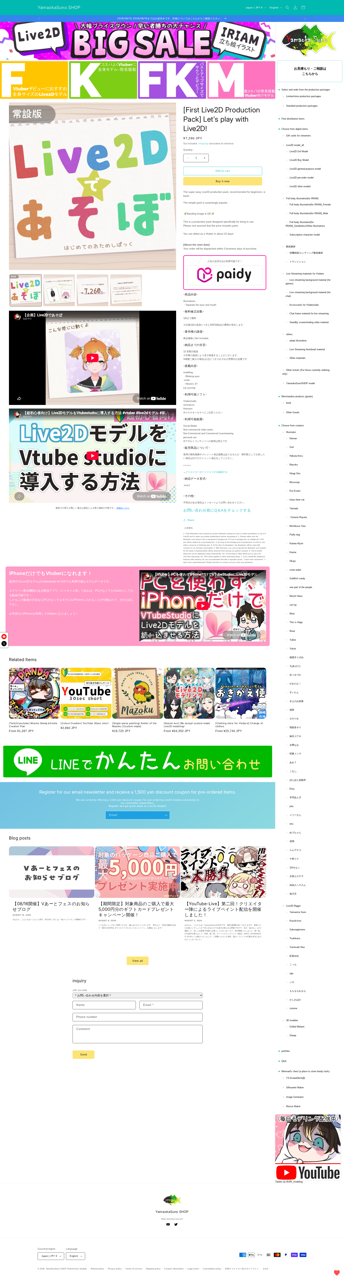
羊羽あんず (295, 797)
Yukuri (293, 648)
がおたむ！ (295, 683)
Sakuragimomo (297, 929)
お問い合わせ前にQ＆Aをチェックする (217, 510)
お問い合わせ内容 (80, 990)
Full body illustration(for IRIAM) (302, 198)
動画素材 (290, 246)
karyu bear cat (297, 499)
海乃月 (293, 893)
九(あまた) (295, 666)
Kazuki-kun (295, 920)
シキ (292, 982)
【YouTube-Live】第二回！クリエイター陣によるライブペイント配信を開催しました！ (223, 909)
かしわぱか (295, 999)
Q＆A (265, 1269)
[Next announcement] (305, 18)
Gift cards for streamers (298, 135)
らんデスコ (295, 850)
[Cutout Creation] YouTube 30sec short (84, 723)
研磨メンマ (295, 753)
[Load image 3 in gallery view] (92, 290)
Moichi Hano (296, 596)
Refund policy (97, 1269)
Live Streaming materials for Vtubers (305, 273)
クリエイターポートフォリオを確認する (207, 472)
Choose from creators (292, 425)
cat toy (293, 604)
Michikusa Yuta (297, 526)
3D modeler (292, 1020)
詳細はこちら (122, 508)
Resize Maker (293, 1106)
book (288, 403)
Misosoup (295, 482)
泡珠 (292, 709)
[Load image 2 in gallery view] (59, 290)
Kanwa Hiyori (296, 543)
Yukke (293, 639)
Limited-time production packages (303, 96)
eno (291, 823)
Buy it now (223, 181)
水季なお (294, 745)
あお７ (293, 762)
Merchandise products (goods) (297, 396)
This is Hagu (296, 622)
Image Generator (295, 1097)
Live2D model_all (295, 145)
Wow (292, 613)
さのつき (294, 718)
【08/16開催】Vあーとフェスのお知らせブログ (51, 906)
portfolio (285, 1051)
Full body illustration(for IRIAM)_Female (310, 204)
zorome (293, 1008)
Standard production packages (302, 105)
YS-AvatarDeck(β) (295, 1078)
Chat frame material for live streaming (309, 313)
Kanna (293, 552)
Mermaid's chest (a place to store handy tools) (305, 1071)
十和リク (294, 858)
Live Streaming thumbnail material (307, 349)
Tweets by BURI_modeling (289, 1181)
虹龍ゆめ (294, 956)
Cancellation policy (212, 1269)
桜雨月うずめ (297, 657)
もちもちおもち (298, 991)
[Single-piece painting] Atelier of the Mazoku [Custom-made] (134, 725)
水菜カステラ (297, 876)
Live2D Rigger (293, 905)
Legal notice (193, 1269)
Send (83, 1054)
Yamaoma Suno (298, 912)
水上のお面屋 (297, 701)
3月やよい (295, 867)
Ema (292, 788)
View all (137, 960)
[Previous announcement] (39, 18)
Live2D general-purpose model (305, 168)
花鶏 (292, 841)
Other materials (297, 358)
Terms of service (133, 1269)
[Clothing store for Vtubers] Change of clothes (239, 725)
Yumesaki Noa (297, 947)
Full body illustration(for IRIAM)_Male (309, 213)
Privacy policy (115, 1269)
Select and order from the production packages (305, 89)
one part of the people (301, 587)
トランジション (298, 261)
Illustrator (291, 432)
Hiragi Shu (295, 473)
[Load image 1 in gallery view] (26, 290)
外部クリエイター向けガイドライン (242, 1269)
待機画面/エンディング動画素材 (306, 252)
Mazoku (294, 464)
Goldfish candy (297, 578)
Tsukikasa (295, 938)
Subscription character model (305, 234)
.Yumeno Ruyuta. (298, 517)
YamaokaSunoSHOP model (300, 383)
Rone (292, 631)
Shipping (203, 143)
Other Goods (292, 412)
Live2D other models (300, 186)
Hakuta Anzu (296, 455)
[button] (287, 7)
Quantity (188, 149)
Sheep (293, 1035)
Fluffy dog (295, 534)
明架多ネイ (295, 727)
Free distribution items (293, 118)
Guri (292, 447)
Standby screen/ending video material (309, 322)
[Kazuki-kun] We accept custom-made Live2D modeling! (187, 725)
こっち (293, 964)
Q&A (283, 1061)
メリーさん (295, 815)
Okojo (293, 561)
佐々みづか (295, 674)
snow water (295, 569)
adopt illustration (298, 340)
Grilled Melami (297, 1026)
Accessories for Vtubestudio (304, 305)
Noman (293, 438)
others (289, 334)
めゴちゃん (295, 832)
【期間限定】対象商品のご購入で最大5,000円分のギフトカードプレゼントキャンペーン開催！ (136, 909)
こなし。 (294, 771)
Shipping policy (153, 1269)
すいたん (294, 692)
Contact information (173, 1269)
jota (291, 806)
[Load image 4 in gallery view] (126, 290)
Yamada (294, 508)
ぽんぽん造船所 (298, 780)
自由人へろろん (298, 885)
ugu (291, 973)
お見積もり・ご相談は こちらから (310, 71)
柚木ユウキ (295, 736)
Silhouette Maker (295, 1087)
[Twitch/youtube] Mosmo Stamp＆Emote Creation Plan (33, 725)
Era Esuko (295, 490)
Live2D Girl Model (299, 151)
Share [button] (190, 520)
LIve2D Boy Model (299, 160)
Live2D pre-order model (302, 177)
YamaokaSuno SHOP (56, 1269)
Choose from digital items (294, 129)
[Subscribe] (166, 815)
